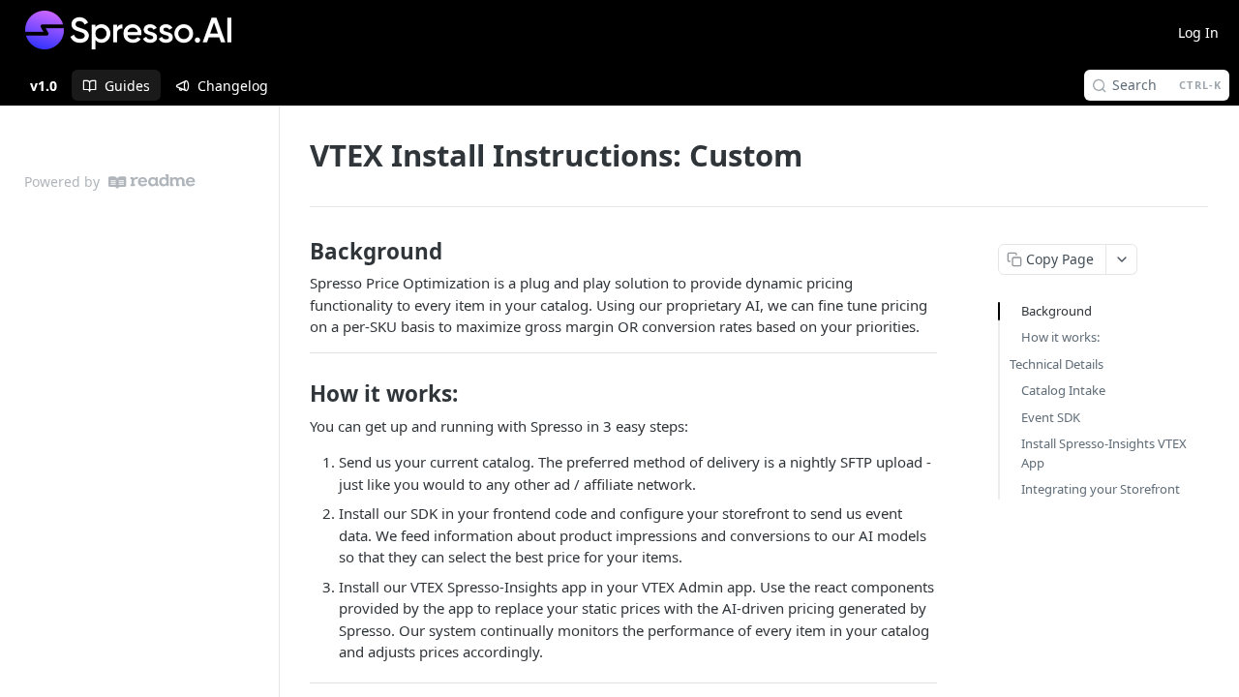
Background (1056, 310)
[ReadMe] (152, 181)
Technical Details (1056, 364)
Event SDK (1050, 417)
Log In (1198, 32)
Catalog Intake (1063, 390)
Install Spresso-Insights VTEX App (1104, 453)
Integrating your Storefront (1100, 489)
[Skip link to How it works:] (296, 394)
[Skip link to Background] (296, 251)
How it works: (1060, 337)
